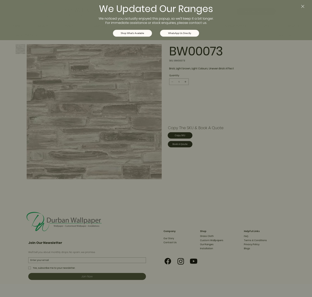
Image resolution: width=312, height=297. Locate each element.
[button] (302, 7)
